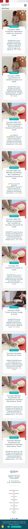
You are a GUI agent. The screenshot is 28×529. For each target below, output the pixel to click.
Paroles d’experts (14, 502)
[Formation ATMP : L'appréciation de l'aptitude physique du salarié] (14, 65)
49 (7, 1)
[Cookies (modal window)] (2, 526)
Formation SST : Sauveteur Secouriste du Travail (14, 268)
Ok (8, 526)
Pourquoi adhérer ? (14, 493)
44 (4, 1)
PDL (1, 1)
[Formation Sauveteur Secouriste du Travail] (14, 343)
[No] (26, 524)
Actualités (14, 496)
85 (14, 1)
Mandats (14, 512)
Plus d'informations (16, 526)
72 (12, 1)
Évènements (14, 499)
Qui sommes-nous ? (14, 490)
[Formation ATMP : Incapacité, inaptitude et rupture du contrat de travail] (14, 19)
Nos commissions (14, 509)
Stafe (18, 485)
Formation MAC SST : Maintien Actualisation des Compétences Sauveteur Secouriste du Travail (14, 126)
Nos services (14, 505)
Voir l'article (17, 49)
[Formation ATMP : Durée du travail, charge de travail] (14, 300)
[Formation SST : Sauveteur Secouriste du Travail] (14, 255)
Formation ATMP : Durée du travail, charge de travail (14, 312)
